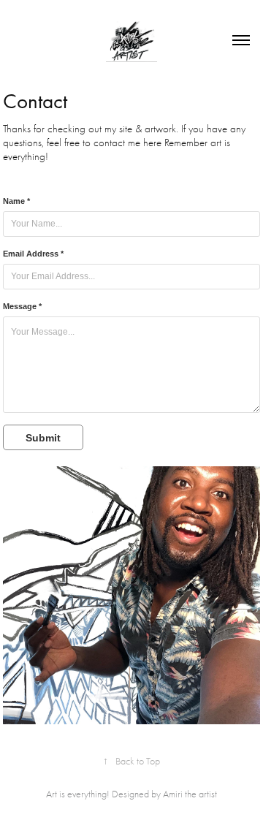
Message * (22, 306)
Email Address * (33, 253)
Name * (16, 201)
